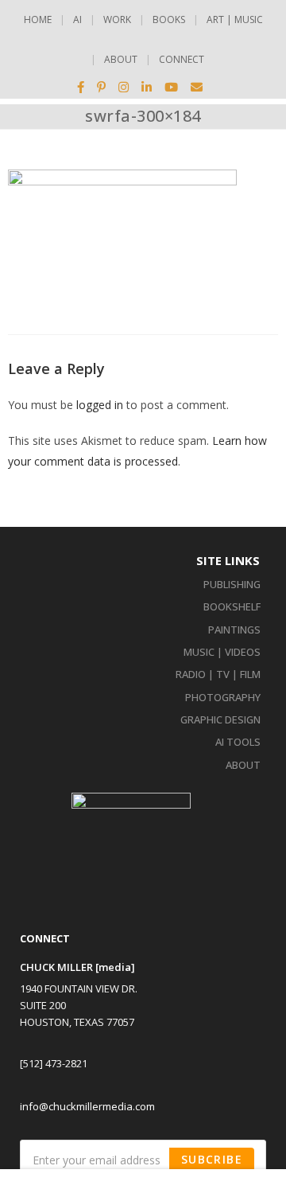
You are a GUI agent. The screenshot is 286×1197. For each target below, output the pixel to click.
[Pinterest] (101, 87)
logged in (99, 404)
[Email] (196, 87)
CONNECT (181, 59)
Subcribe (211, 1159)
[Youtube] (171, 87)
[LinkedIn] (146, 87)
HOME (38, 19)
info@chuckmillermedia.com (87, 1106)
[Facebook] (84, 87)
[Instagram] (123, 87)
